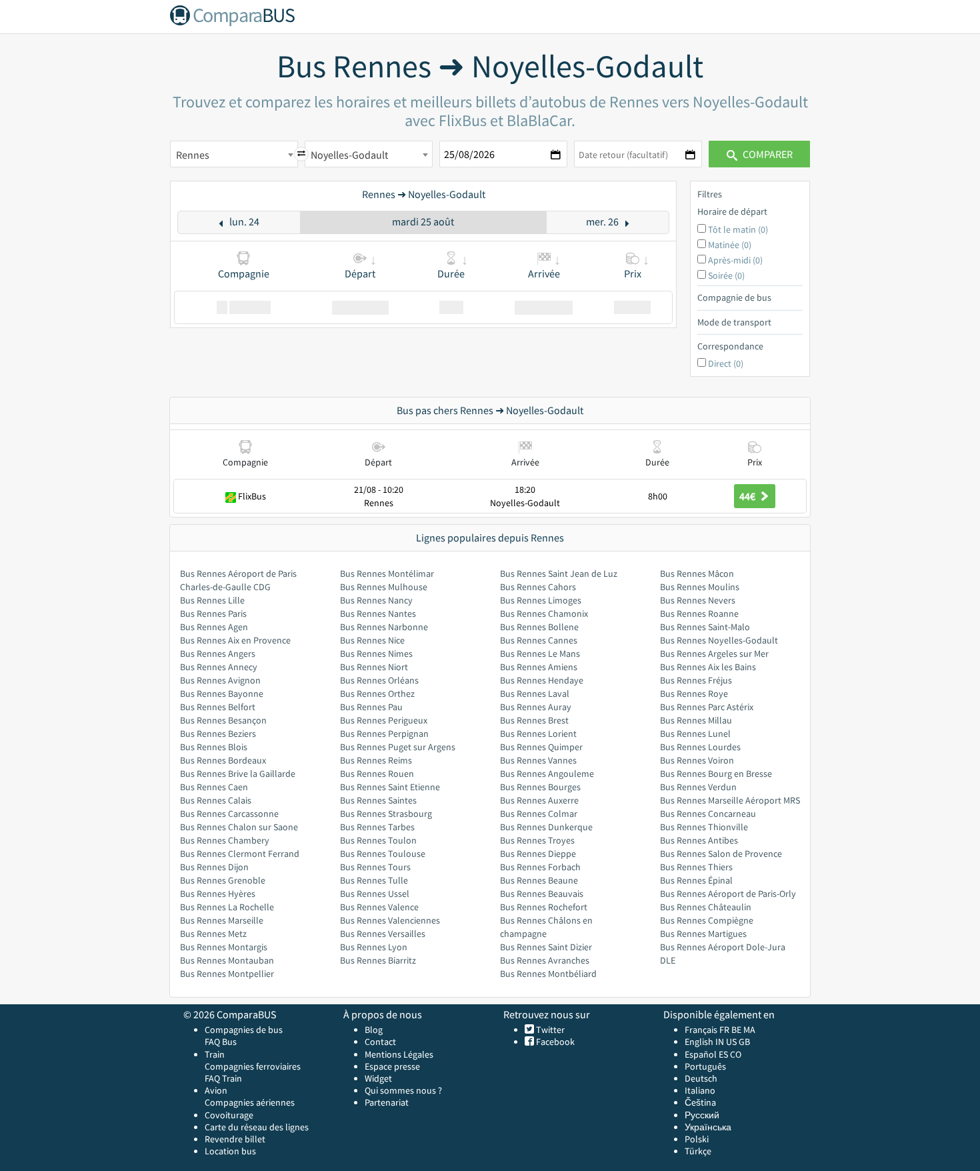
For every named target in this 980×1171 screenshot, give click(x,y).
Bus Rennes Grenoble (222, 880)
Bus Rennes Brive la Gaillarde (237, 774)
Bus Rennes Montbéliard (548, 974)
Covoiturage (229, 1115)
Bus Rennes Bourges (540, 787)
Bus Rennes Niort (374, 667)
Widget (378, 1078)
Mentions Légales (399, 1054)
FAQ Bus (221, 1042)
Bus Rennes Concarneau (708, 814)
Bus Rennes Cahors (538, 587)
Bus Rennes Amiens (538, 667)
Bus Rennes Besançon (223, 720)
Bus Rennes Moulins (699, 587)
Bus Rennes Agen (214, 627)
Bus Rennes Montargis (223, 947)
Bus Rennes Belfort (217, 707)
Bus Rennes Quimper (541, 747)
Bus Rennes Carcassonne (229, 814)
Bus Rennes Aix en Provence (235, 640)
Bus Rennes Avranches (544, 960)
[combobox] (234, 154)
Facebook (554, 1042)
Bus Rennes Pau (371, 707)
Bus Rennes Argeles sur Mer (714, 654)
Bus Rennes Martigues (703, 934)
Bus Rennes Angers (217, 654)
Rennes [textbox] (192, 154)
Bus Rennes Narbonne (384, 627)
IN (719, 1042)
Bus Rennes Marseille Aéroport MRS (730, 800)
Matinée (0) (729, 245)
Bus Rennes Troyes (537, 840)
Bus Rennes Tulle (374, 880)
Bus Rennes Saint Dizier (546, 947)
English (699, 1042)
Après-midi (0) (735, 260)
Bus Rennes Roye (694, 694)
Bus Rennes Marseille (221, 920)
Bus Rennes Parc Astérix (706, 707)
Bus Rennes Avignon (220, 680)
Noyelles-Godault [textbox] (349, 154)
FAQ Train (223, 1078)
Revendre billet (235, 1139)
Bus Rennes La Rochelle (227, 907)
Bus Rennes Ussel (374, 894)
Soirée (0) (726, 275)
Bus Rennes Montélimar (387, 573)
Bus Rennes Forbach (540, 867)
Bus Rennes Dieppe (538, 854)
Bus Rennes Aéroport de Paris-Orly (728, 894)
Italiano (700, 1090)
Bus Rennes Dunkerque (546, 827)
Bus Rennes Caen (214, 787)
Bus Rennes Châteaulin (705, 907)
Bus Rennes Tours (375, 867)
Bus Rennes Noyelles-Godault (719, 640)
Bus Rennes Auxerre (539, 800)
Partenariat (387, 1102)
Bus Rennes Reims (376, 760)
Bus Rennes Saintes (378, 800)
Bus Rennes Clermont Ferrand (239, 854)
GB (744, 1042)
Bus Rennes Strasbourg (386, 814)
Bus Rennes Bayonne (221, 694)
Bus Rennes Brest (534, 720)
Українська (708, 1127)
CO (735, 1054)
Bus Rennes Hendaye (541, 680)
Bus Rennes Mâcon (697, 573)
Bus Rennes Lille (212, 600)
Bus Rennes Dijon (214, 867)
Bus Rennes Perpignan (384, 734)
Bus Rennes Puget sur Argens (397, 747)
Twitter (549, 1030)
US (731, 1042)
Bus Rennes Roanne (699, 614)
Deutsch (701, 1078)
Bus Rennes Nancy (376, 600)
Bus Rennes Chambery (224, 840)
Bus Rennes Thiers (696, 867)
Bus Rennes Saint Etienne (390, 787)
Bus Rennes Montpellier (227, 974)
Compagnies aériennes (250, 1102)
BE (736, 1030)
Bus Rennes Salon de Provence (721, 854)
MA (749, 1030)
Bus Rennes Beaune (539, 880)
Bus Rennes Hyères (217, 894)
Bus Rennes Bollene (539, 627)
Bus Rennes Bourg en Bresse (716, 774)
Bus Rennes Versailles (382, 934)
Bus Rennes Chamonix (544, 614)
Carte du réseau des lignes (257, 1127)
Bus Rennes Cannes (538, 640)
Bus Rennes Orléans (379, 680)
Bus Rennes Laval (534, 694)
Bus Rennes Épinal (696, 880)
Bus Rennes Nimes (376, 654)
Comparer (767, 154)
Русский (702, 1115)
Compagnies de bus (244, 1030)
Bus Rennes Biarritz (378, 960)
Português (705, 1066)
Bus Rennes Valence (379, 907)
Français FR (707, 1030)
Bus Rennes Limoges (540, 600)
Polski (697, 1139)
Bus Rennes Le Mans (540, 654)
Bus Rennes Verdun (698, 787)
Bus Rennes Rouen (377, 774)
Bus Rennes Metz (213, 934)
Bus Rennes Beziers (218, 734)
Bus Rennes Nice (372, 640)
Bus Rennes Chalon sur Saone (239, 827)
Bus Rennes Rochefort (543, 907)
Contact (380, 1042)
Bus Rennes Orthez (377, 694)
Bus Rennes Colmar (538, 814)
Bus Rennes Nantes (378, 614)
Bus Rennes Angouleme (547, 774)
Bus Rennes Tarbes (377, 827)
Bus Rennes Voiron (697, 760)
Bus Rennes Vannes (538, 760)
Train (215, 1054)
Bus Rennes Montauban (227, 960)
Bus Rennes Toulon (378, 840)
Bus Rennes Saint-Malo (705, 627)
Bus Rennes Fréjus (696, 680)
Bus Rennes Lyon (373, 947)
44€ (748, 496)
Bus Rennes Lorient (538, 734)
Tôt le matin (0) (738, 229)
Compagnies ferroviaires (253, 1066)
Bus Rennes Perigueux (383, 720)
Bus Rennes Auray (535, 707)
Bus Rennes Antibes (699, 840)
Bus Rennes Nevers (697, 600)
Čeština (700, 1102)
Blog (374, 1030)
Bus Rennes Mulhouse (383, 587)
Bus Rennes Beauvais (541, 894)
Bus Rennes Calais (215, 800)
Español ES (707, 1054)
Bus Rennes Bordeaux (223, 760)
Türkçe (698, 1151)
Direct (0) (725, 363)
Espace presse (392, 1066)
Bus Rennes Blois (213, 747)
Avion (216, 1090)
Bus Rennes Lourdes (700, 747)
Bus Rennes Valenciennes (390, 920)
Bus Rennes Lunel (695, 734)
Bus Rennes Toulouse (382, 854)
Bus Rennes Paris (213, 614)
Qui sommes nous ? (403, 1090)
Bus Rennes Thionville (704, 827)
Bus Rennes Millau (696, 720)
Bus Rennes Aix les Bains (708, 667)
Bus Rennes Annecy (218, 667)
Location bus (230, 1151)
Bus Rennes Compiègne (706, 920)
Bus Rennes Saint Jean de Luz (558, 573)
